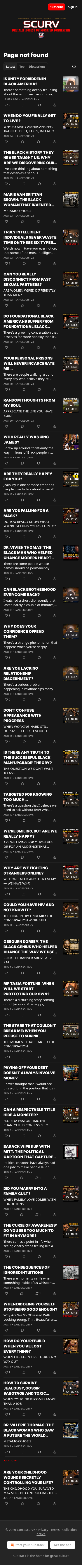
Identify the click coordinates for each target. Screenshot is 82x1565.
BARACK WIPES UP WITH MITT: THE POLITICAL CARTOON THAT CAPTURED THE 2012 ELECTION (29, 1152)
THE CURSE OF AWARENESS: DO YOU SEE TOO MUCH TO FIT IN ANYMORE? (30, 1230)
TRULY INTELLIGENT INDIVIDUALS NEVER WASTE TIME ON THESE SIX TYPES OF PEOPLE (30, 237)
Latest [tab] (10, 67)
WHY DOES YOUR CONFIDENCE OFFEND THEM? (23, 631)
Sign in (73, 7)
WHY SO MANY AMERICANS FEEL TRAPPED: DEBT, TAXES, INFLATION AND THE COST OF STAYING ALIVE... (30, 128)
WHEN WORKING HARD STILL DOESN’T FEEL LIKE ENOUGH (25, 728)
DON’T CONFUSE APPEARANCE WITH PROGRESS (22, 715)
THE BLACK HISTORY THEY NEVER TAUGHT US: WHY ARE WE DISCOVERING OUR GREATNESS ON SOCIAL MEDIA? (28, 157)
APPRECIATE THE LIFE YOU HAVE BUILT (27, 413)
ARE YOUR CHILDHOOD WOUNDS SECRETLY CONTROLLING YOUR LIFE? (28, 1477)
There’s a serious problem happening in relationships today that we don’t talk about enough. (28, 686)
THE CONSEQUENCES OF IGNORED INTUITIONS (26, 1270)
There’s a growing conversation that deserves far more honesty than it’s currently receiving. (30, 334)
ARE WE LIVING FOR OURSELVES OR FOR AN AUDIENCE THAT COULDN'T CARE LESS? (27, 844)
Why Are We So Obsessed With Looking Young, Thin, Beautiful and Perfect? (29, 1317)
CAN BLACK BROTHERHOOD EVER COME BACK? (29, 592)
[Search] (74, 66)
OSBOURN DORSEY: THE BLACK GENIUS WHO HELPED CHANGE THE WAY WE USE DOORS (30, 947)
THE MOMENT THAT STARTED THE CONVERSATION (29, 1044)
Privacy (43, 1530)
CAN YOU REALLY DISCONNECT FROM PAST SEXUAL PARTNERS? (27, 279)
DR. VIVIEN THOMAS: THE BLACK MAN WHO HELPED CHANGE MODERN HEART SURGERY (27, 552)
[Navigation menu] (7, 7)
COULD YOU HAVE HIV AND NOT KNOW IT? (28, 907)
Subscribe (57, 7)
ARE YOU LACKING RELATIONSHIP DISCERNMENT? (20, 673)
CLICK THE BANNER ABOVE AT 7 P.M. (27, 960)
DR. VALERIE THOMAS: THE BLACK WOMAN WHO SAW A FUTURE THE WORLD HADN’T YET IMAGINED (28, 1430)
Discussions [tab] (37, 67)
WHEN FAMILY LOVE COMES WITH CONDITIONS (29, 1201)
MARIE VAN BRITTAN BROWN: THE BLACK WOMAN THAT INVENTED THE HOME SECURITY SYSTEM (27, 200)
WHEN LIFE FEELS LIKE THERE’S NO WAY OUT (29, 1359)
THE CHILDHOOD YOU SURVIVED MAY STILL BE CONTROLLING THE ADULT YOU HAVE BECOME (28, 1490)
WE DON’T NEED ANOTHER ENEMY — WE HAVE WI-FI (29, 881)
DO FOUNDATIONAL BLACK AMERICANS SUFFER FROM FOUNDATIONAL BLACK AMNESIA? (28, 321)
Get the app (63, 1545)
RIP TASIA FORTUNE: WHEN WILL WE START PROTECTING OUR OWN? (28, 988)
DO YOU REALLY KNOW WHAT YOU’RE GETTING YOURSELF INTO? (29, 523)
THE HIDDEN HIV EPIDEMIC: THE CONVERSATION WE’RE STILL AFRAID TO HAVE (28, 917)
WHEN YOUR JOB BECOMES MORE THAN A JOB (29, 1401)
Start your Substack (30, 1545)
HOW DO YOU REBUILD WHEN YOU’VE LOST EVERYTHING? (24, 1346)
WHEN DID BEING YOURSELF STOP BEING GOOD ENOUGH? (30, 1307)
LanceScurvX (30, 99)
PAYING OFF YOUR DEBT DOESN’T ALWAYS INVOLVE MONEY (29, 1072)
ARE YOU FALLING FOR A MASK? (26, 513)
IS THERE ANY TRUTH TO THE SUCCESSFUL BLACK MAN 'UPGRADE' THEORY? (27, 757)
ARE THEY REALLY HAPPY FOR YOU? (27, 476)
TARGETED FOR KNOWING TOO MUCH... (27, 797)
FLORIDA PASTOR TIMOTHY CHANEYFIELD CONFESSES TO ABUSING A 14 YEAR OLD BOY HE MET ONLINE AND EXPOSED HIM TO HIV (28, 1122)
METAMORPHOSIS (17, 210)
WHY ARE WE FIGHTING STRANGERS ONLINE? (25, 870)
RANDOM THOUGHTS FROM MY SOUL (29, 403)
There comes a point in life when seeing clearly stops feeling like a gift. (28, 1243)
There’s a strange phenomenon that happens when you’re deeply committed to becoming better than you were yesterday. (30, 644)
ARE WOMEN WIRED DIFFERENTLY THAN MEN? (29, 292)
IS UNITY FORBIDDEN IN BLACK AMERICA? (24, 81)
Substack (19, 1556)
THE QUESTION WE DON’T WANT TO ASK (28, 770)
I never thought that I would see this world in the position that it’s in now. (30, 1086)
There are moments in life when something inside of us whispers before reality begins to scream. (27, 1280)
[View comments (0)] (24, 105)
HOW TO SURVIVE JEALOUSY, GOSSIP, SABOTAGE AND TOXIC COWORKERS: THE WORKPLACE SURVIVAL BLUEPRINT (25, 1388)
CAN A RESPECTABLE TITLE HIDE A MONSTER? (29, 1112)
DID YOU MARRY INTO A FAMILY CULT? (25, 1191)
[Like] (6, 141)
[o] (70, 84)
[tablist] (25, 66)
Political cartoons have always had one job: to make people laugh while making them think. (29, 1164)
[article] (41, 92)
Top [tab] (21, 67)
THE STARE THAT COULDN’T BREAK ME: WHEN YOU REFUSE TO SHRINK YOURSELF (29, 1031)
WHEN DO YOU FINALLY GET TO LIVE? (29, 118)
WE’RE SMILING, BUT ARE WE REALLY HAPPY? (30, 834)
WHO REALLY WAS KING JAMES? (26, 439)
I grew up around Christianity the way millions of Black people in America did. (28, 450)
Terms (55, 1530)
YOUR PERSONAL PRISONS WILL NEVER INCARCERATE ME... (29, 363)
